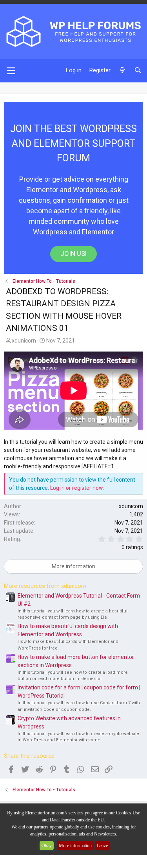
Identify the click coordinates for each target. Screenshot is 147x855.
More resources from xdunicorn (45, 585)
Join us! (73, 253)
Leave (102, 845)
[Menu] (11, 70)
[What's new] (122, 70)
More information (75, 845)
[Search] (137, 70)
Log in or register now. (77, 488)
